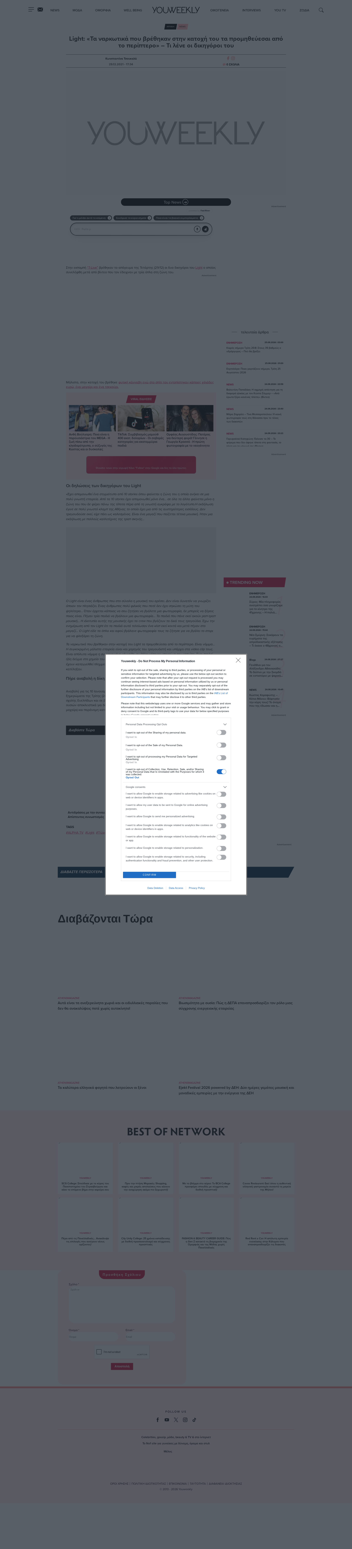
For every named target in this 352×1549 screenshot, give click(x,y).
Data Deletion (155, 887)
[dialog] (176, 774)
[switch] (221, 732)
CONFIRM (149, 874)
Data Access (176, 887)
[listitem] (176, 724)
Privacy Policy (197, 887)
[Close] (239, 661)
